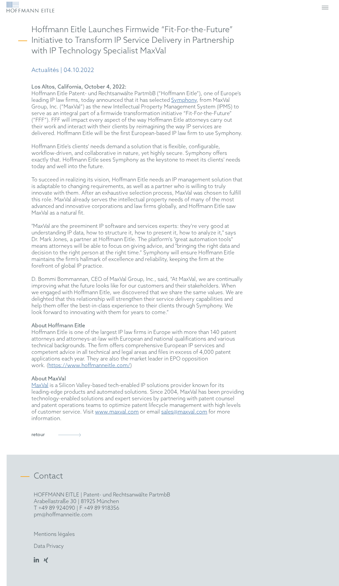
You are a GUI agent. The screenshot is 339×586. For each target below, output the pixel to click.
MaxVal (39, 385)
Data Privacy (49, 546)
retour (38, 435)
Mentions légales (54, 534)
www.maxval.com (117, 412)
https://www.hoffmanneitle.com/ (89, 365)
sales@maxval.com (184, 412)
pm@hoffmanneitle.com (63, 515)
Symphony (184, 100)
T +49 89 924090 (54, 508)
